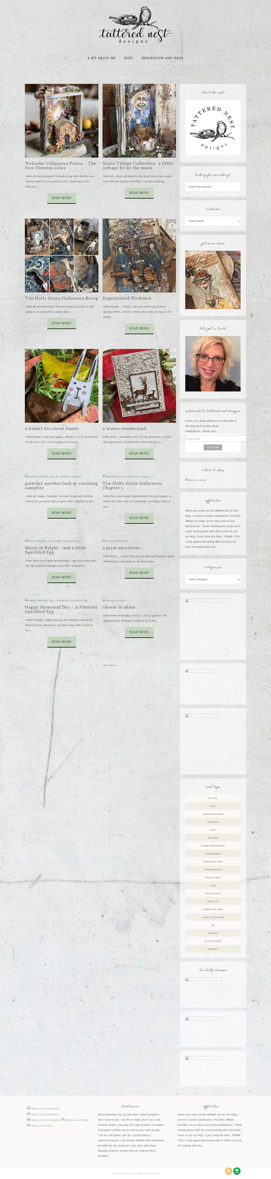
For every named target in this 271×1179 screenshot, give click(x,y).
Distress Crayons (213, 877)
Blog (213, 806)
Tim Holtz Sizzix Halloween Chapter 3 (132, 485)
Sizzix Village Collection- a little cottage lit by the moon (138, 166)
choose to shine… (121, 607)
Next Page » (110, 666)
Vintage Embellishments (213, 846)
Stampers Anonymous (213, 814)
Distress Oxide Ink (213, 869)
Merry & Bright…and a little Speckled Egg (55, 550)
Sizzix (213, 830)
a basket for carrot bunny (52, 428)
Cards (213, 885)
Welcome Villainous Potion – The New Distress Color (60, 166)
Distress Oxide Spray (213, 909)
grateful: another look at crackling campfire (61, 485)
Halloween (213, 949)
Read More (62, 198)
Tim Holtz (213, 798)
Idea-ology (213, 838)
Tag (213, 925)
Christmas (213, 933)
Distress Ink (213, 822)
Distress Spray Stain (213, 862)
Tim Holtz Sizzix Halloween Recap (61, 298)
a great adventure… (124, 548)
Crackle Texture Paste (213, 917)
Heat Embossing (213, 854)
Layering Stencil (213, 893)
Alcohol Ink (212, 901)
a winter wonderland (124, 428)
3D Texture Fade (213, 941)
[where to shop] (195, 480)
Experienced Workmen (127, 298)
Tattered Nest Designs (135, 24)
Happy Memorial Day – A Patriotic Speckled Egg (61, 609)
